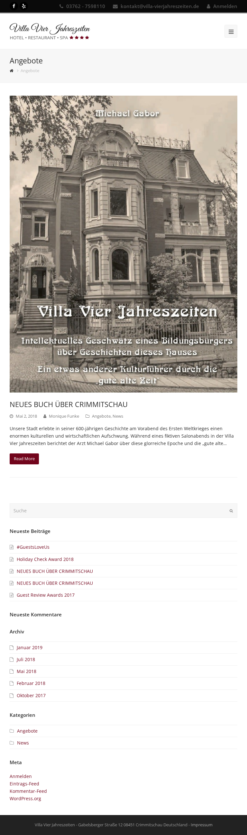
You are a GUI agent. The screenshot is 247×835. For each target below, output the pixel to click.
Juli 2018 (26, 659)
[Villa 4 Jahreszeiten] (50, 31)
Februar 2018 (31, 683)
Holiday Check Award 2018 (45, 559)
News (118, 416)
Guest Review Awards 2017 (46, 595)
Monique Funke (64, 416)
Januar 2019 (29, 647)
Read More (24, 458)
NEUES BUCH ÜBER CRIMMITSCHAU (69, 404)
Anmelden (225, 6)
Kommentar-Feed (28, 791)
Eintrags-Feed (24, 784)
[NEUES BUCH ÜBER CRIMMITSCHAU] (123, 244)
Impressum (202, 825)
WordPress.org (25, 798)
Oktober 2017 (31, 695)
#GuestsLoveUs (33, 547)
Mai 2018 (26, 671)
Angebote (101, 416)
